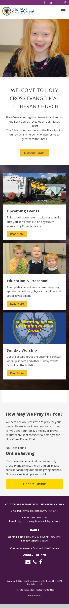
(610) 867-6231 (39, 517)
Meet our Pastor (34, 152)
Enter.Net (49, 590)
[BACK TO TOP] (35, 595)
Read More (17, 234)
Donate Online (34, 484)
